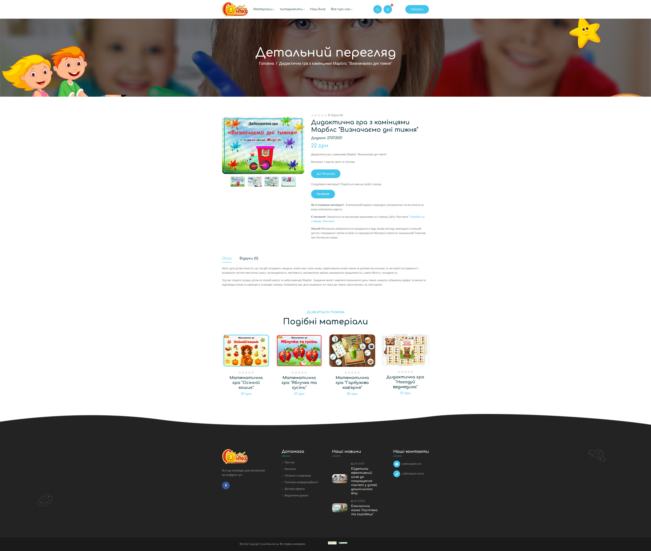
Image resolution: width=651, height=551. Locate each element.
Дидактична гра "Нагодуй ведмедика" (405, 382)
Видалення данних (296, 495)
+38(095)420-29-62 (413, 474)
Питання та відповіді (298, 475)
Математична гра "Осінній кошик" (246, 382)
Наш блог (318, 9)
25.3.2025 (359, 501)
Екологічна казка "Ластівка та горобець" (364, 510)
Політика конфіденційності (301, 482)
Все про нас (340, 9)
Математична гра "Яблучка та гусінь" (299, 382)
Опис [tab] (227, 258)
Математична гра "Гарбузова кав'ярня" (352, 382)
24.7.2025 (359, 463)
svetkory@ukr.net (411, 464)
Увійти (417, 9)
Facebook (323, 194)
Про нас (290, 462)
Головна (266, 63)
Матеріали (262, 9)
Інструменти (291, 9)
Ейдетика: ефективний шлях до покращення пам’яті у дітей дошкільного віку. (364, 481)
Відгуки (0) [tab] (249, 258)
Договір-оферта (295, 488)
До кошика (326, 173)
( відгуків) (335, 115)
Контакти (290, 469)
